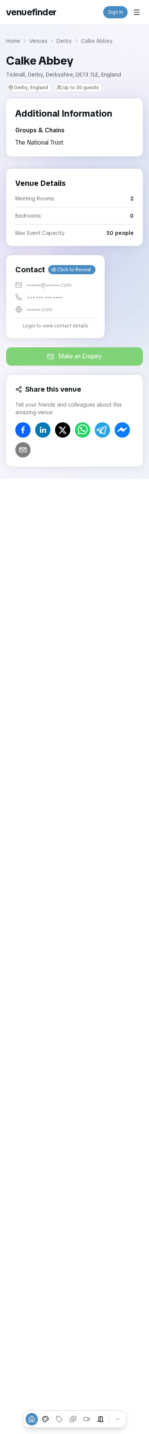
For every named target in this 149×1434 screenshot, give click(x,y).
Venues (38, 40)
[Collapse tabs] (118, 1419)
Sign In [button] (115, 12)
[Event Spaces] (100, 1419)
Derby (64, 40)
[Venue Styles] (45, 1419)
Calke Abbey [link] (97, 40)
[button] (55, 296)
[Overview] (32, 1419)
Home (13, 40)
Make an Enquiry (80, 356)
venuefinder (31, 12)
